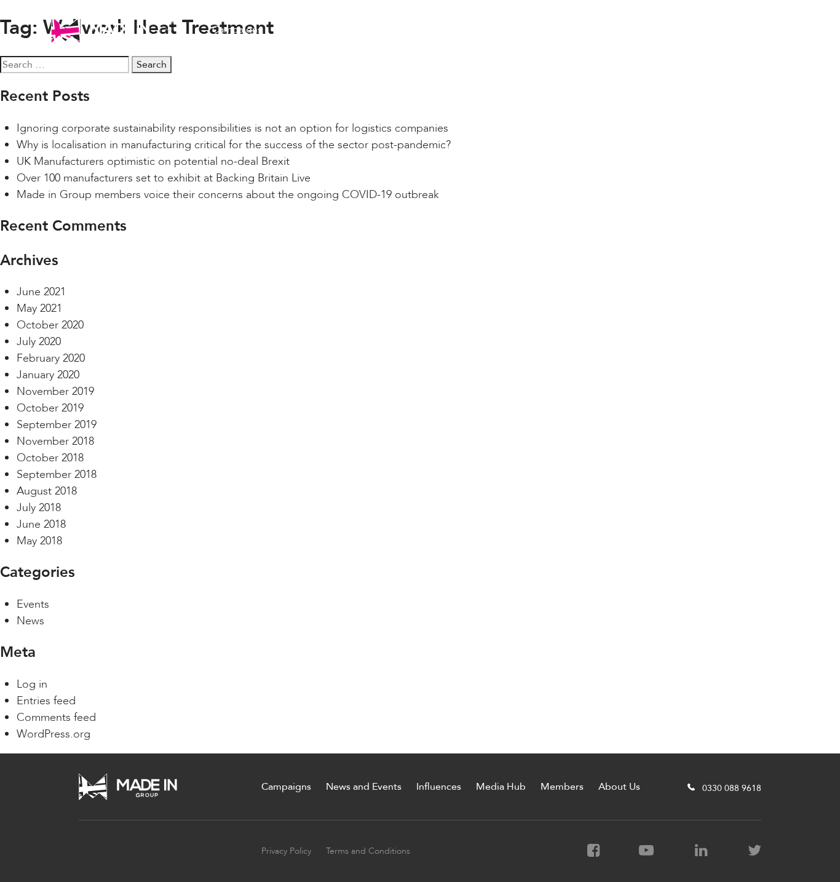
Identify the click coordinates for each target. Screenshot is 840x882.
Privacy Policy (286, 851)
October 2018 (50, 458)
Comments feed (56, 717)
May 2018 (39, 541)
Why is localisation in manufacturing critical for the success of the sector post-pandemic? (234, 145)
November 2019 (55, 391)
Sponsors (652, 29)
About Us (590, 29)
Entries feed (46, 701)
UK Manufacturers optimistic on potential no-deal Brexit (153, 161)
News (30, 621)
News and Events (319, 29)
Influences (438, 786)
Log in (32, 684)
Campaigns (237, 29)
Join (768, 29)
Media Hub (462, 29)
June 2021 (41, 292)
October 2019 (50, 408)
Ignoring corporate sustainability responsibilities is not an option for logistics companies (232, 128)
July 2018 (39, 507)
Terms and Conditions (368, 851)
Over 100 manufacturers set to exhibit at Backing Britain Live (164, 178)
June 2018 (41, 524)
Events (33, 604)
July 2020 (39, 341)
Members (528, 29)
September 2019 (57, 424)
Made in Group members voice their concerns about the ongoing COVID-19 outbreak (228, 194)
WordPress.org (53, 734)
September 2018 (57, 474)
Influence (397, 29)
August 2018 (47, 491)
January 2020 (48, 375)
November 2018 (55, 441)
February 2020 (51, 358)
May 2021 (39, 308)
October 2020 (50, 325)
